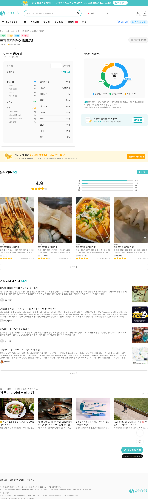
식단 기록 (138, 120)
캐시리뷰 (124, 22)
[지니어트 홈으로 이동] (9, 13)
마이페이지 (138, 15)
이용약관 (3, 480)
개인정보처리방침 (17, 480)
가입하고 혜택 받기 (136, 156)
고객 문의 (30, 480)
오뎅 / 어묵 (15, 31)
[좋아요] (139, 441)
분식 (7, 31)
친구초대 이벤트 (141, 22)
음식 (1, 31)
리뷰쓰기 (142, 172)
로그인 (145, 15)
